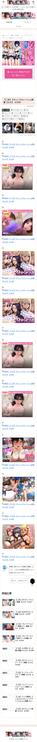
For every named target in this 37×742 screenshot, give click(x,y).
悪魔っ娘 (25, 116)
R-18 (14, 110)
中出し (18, 116)
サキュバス (7, 113)
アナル (20, 110)
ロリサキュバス (8, 116)
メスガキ (24, 113)
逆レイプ (14, 119)
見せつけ (6, 119)
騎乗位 (22, 119)
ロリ (31, 113)
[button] (33, 441)
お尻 (27, 110)
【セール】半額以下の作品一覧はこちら (19, 73)
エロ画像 (6, 110)
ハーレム (15, 113)
